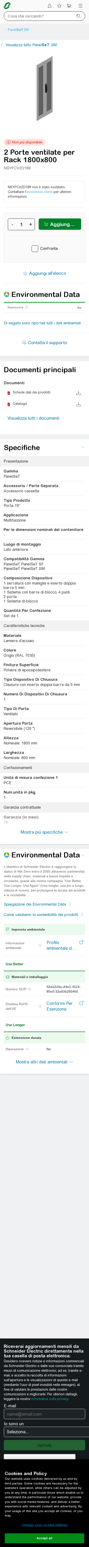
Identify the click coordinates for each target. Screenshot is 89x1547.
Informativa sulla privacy (49, 1399)
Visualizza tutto (31, 45)
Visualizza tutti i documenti (33, 418)
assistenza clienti (39, 192)
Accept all (44, 1538)
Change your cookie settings (45, 1525)
